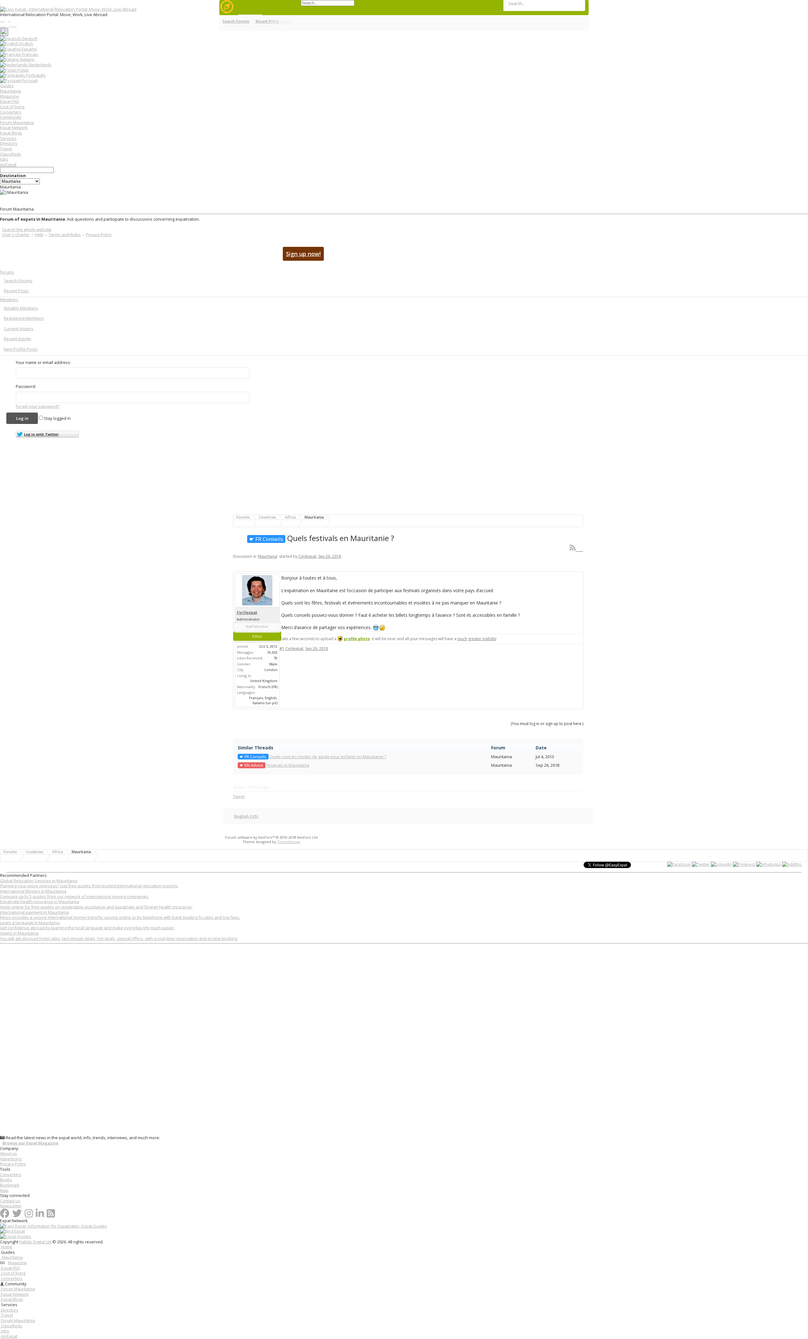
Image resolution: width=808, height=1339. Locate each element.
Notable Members (21, 308)
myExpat (8, 164)
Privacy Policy (99, 234)
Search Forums (18, 280)
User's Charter (16, 234)
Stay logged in (57, 418)
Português (35, 75)
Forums (7, 272)
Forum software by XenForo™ (271, 837)
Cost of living (12, 107)
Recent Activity (17, 339)
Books (6, 1179)
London (270, 669)
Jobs (4, 159)
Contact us (10, 1201)
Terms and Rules (65, 234)
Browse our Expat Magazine (30, 1143)
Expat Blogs (11, 133)
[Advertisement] (189, 1040)
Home (6, 1247)
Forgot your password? (38, 406)
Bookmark (10, 1185)
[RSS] (576, 547)
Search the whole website (26, 229)
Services (8, 138)
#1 (282, 648)
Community (10, 117)
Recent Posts (16, 291)
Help (39, 234)
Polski (22, 70)
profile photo (357, 638)
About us (8, 1153)
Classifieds (10, 154)
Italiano (26, 59)
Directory (8, 143)
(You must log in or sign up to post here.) (547, 723)
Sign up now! (303, 254)
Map (4, 1190)
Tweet (239, 796)
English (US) (246, 816)
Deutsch (29, 38)
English (26, 43)
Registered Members (24, 318)
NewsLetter (11, 1206)
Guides (7, 85)
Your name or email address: (43, 362)
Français (29, 54)
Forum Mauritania (17, 122)
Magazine (9, 96)
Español (29, 49)
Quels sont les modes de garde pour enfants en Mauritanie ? (328, 756)
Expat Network (14, 127)
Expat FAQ (9, 101)
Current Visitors (18, 328)
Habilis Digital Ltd (35, 1242)
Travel (6, 149)
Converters (10, 112)
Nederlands (39, 65)
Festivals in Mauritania (287, 765)
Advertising (10, 1159)
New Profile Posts (21, 349)
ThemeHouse (288, 841)
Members (9, 299)
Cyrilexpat (307, 556)
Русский (29, 80)
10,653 (272, 652)
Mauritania (10, 91)
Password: (26, 386)
